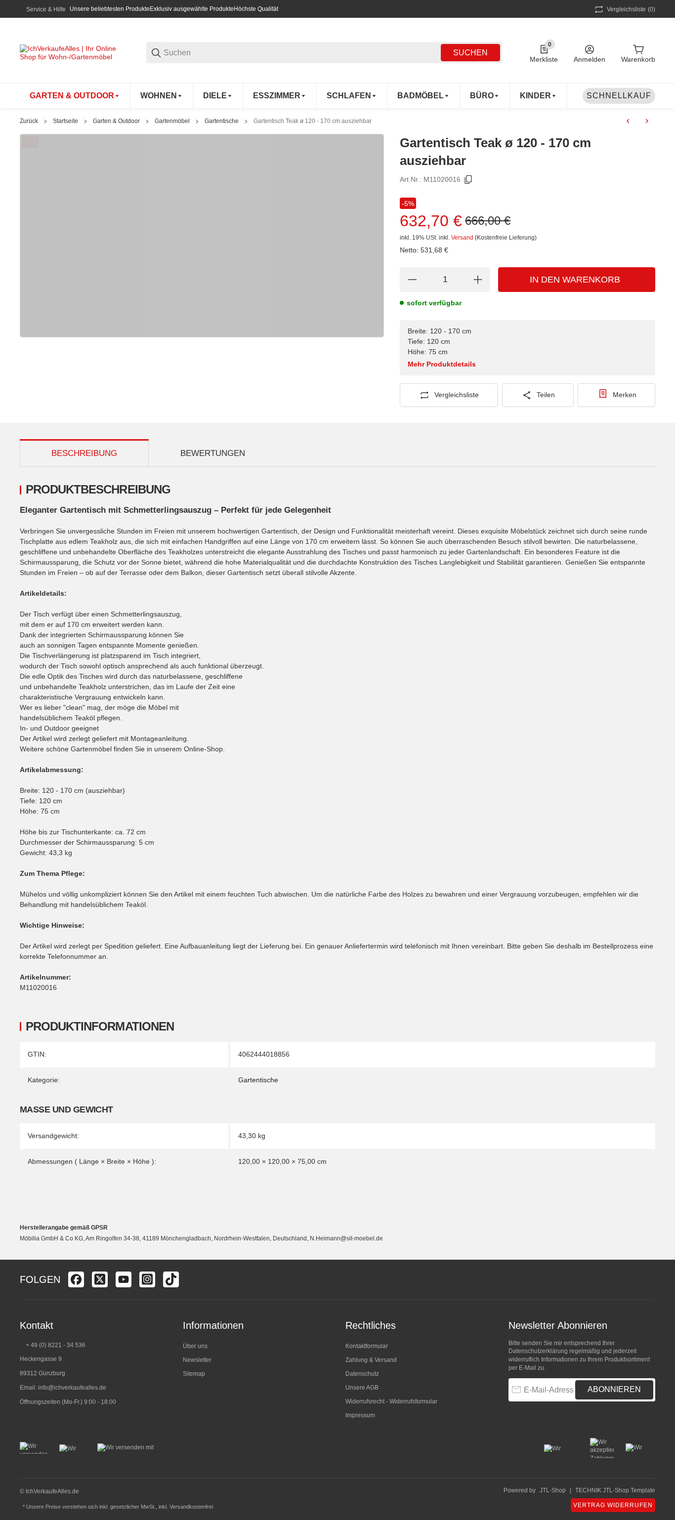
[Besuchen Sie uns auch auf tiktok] (171, 1279)
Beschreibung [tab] (84, 453)
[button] (647, 1279)
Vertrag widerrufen (613, 1505)
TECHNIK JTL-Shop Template (615, 1490)
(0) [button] (631, 9)
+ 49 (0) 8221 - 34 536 (55, 1345)
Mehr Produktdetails (442, 364)
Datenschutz (362, 1373)
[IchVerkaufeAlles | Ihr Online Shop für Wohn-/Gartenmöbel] (69, 52)
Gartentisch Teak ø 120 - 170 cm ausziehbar (312, 121)
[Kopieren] (468, 180)
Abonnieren (614, 1389)
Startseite (65, 121)
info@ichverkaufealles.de (72, 1387)
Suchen (470, 52)
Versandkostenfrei (191, 1507)
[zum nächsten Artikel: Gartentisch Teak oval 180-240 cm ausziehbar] (646, 121)
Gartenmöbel (172, 121)
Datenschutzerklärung (538, 1351)
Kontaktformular (366, 1346)
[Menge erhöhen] (478, 280)
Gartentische (222, 121)
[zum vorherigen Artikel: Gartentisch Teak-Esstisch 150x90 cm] (628, 121)
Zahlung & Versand (371, 1359)
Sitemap (194, 1373)
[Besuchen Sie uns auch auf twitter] (100, 1279)
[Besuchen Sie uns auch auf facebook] (76, 1279)
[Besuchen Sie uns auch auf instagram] (147, 1279)
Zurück (29, 121)
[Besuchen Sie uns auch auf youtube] (123, 1279)
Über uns (195, 1346)
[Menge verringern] (412, 280)
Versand (463, 237)
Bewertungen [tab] (212, 453)
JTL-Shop (553, 1490)
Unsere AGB (362, 1387)
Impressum (360, 1415)
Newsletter (197, 1359)
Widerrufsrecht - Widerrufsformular (391, 1401)
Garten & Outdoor (116, 121)
